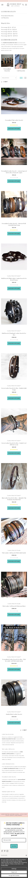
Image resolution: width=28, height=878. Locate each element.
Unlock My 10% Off (14, 460)
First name (6, 441)
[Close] (25, 413)
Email (5, 450)
